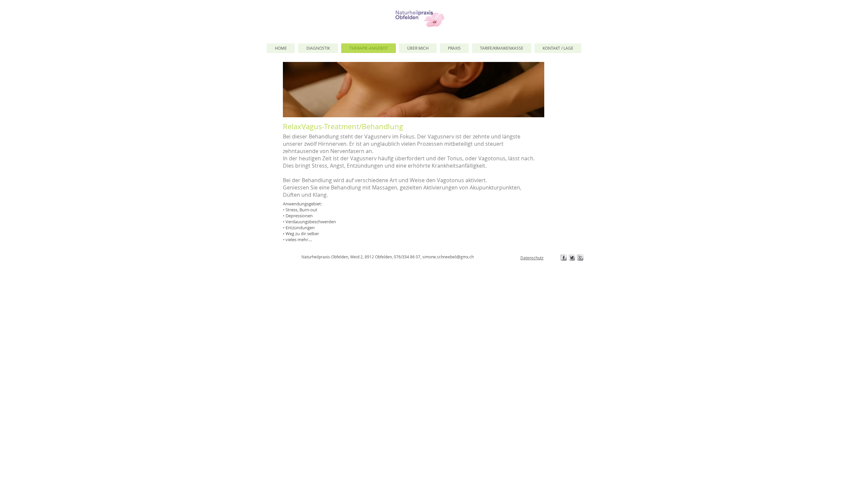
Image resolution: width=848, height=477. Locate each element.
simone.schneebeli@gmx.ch (448, 256)
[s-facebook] (563, 257)
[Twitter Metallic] (572, 257)
